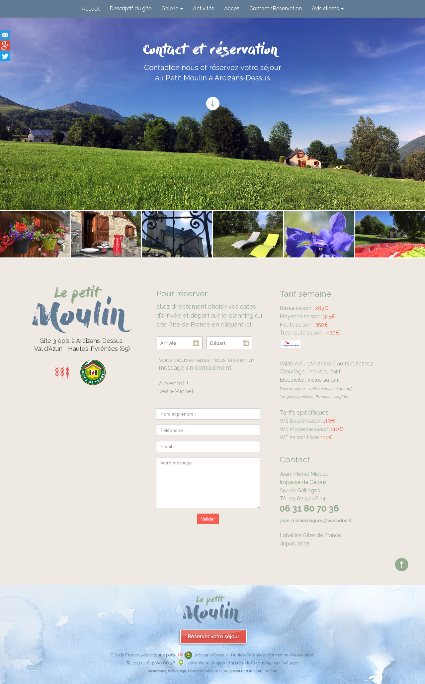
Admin (271, 671)
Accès (231, 8)
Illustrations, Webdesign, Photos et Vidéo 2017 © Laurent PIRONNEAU (205, 671)
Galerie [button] (170, 8)
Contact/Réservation (275, 8)
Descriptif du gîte (130, 8)
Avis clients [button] (326, 8)
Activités (203, 8)
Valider (208, 519)
